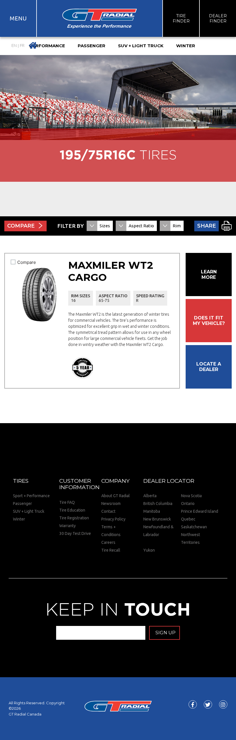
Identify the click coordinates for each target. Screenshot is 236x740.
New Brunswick (157, 519)
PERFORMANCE (47, 45)
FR (22, 45)
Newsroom (111, 503)
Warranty (67, 525)
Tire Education (72, 510)
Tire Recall (110, 550)
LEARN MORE (209, 274)
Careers (108, 542)
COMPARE (21, 226)
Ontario (188, 503)
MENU (18, 18)
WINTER (185, 45)
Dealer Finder (218, 18)
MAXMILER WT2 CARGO (110, 271)
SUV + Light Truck (28, 511)
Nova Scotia (191, 495)
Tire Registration (74, 518)
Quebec (188, 519)
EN (14, 45)
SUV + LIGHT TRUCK (140, 45)
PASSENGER (91, 45)
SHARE (206, 226)
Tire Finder (181, 18)
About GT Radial (115, 495)
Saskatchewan (194, 527)
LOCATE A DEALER (208, 366)
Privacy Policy (113, 519)
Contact (108, 511)
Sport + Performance (31, 495)
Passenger (22, 503)
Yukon (149, 550)
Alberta (150, 495)
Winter (19, 519)
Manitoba (151, 511)
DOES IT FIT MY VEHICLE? (209, 320)
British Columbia (157, 503)
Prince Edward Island (199, 511)
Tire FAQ (67, 502)
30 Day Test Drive (75, 533)
